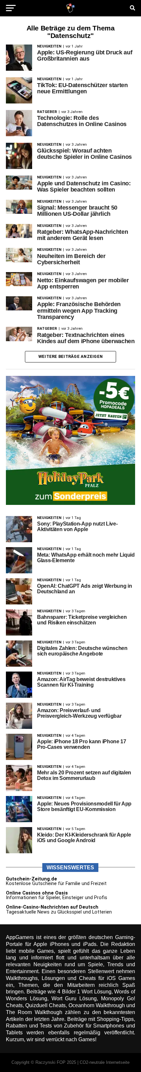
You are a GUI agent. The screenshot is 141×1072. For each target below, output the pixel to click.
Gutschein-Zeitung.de (31, 879)
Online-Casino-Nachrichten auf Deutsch (52, 907)
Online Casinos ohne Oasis (37, 893)
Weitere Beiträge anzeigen (70, 356)
